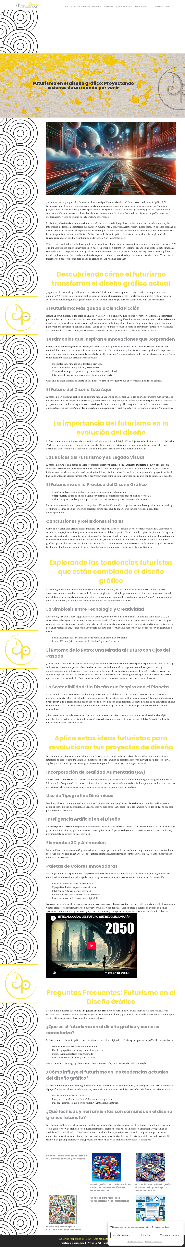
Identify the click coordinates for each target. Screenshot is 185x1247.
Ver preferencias (169, 1235)
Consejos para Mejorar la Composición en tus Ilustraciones (109, 1199)
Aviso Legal (94, 1243)
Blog (168, 6)
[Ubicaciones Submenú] (149, 6)
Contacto (158, 6)
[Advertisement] (92, 31)
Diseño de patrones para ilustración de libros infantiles (63, 1228)
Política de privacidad (153, 1242)
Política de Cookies (135, 1242)
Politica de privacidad (74, 1243)
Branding (96, 6)
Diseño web (83, 6)
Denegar (145, 1235)
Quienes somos (123, 6)
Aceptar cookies (121, 1235)
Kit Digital (70, 6)
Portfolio (108, 6)
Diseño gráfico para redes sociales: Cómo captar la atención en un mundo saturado (111, 1187)
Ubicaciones (140, 6)
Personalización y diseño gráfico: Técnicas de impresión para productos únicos (154, 1187)
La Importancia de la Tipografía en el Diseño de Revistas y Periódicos (66, 1157)
